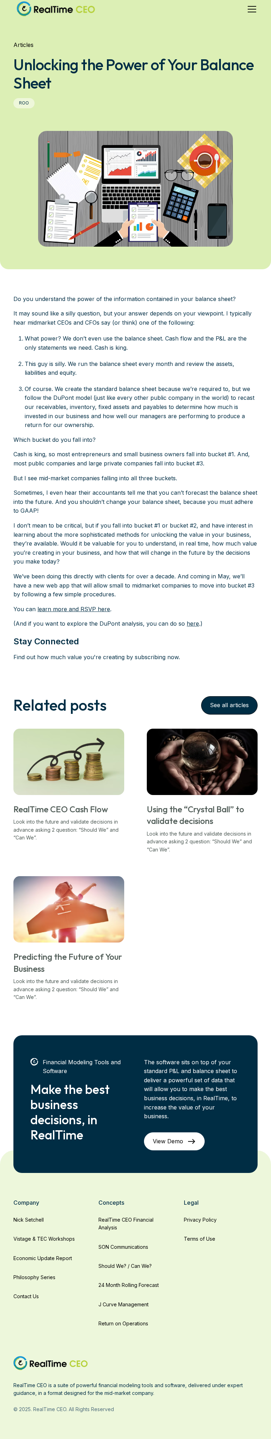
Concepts (111, 1202)
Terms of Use (199, 1239)
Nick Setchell (28, 1220)
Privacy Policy (200, 1220)
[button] (250, 9)
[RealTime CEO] (50, 1362)
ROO (24, 103)
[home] (55, 9)
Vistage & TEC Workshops (44, 1239)
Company (26, 1202)
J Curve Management (123, 1304)
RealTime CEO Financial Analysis (125, 1223)
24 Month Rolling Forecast (128, 1285)
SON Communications (123, 1247)
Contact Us (26, 1296)
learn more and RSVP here (73, 609)
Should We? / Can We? (125, 1266)
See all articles (229, 705)
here (193, 623)
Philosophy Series (34, 1277)
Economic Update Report (42, 1258)
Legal (191, 1202)
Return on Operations (123, 1323)
